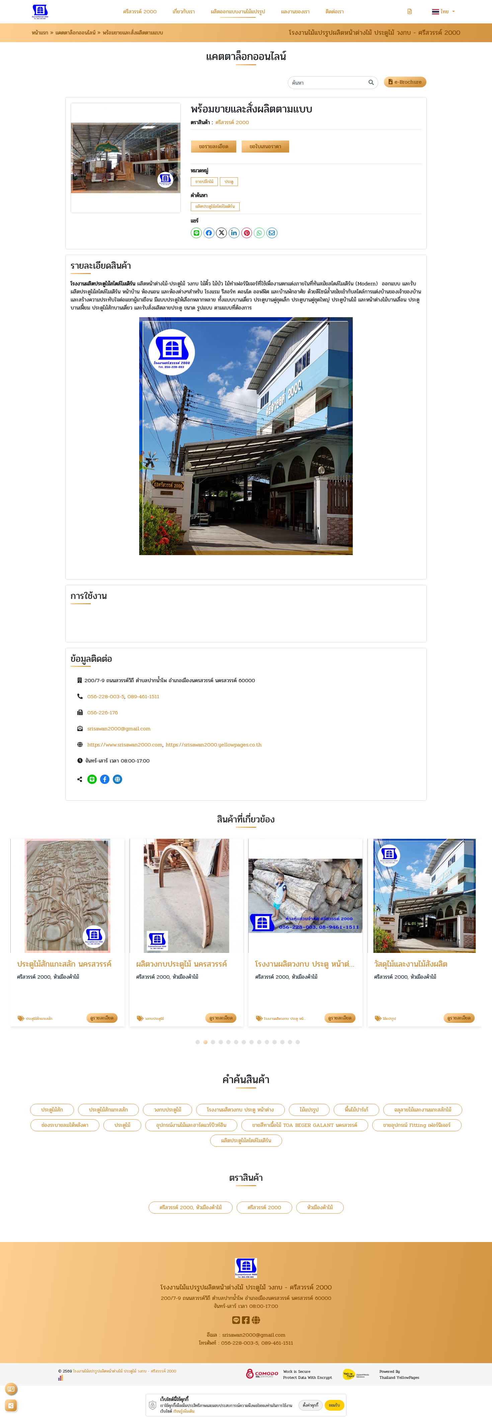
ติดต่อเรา (335, 11)
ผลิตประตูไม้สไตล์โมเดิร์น (215, 206)
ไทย (446, 11)
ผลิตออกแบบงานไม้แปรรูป (238, 11)
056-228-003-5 (105, 696)
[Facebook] (104, 779)
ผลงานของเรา (295, 11)
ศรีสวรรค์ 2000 (140, 11)
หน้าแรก (40, 32)
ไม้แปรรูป (309, 1109)
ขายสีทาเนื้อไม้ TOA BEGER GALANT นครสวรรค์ (304, 1125)
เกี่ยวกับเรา (184, 11)
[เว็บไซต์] (117, 779)
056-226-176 (102, 712)
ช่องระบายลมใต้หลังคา (65, 1125)
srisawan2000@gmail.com (119, 728)
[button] (197, 1042)
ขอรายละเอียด (213, 146)
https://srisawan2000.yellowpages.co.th (214, 744)
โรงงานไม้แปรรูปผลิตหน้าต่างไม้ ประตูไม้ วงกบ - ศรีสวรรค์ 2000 (124, 1371)
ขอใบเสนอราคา (265, 146)
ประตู (229, 181)
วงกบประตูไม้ (167, 1109)
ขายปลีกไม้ (204, 181)
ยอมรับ (334, 1405)
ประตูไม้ (122, 1125)
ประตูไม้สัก (52, 1109)
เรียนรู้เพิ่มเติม (183, 1411)
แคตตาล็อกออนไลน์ (75, 32)
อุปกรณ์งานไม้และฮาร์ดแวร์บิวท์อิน (191, 1125)
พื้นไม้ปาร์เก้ (356, 1109)
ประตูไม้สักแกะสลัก (108, 1109)
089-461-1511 (143, 696)
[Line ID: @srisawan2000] (92, 779)
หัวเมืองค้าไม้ (320, 1207)
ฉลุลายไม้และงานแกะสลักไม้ (422, 1109)
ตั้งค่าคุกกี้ (310, 1405)
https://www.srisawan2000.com (124, 744)
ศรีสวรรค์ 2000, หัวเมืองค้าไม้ (191, 1207)
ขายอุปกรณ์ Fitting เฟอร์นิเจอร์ (416, 1125)
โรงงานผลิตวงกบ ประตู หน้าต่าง (240, 1109)
